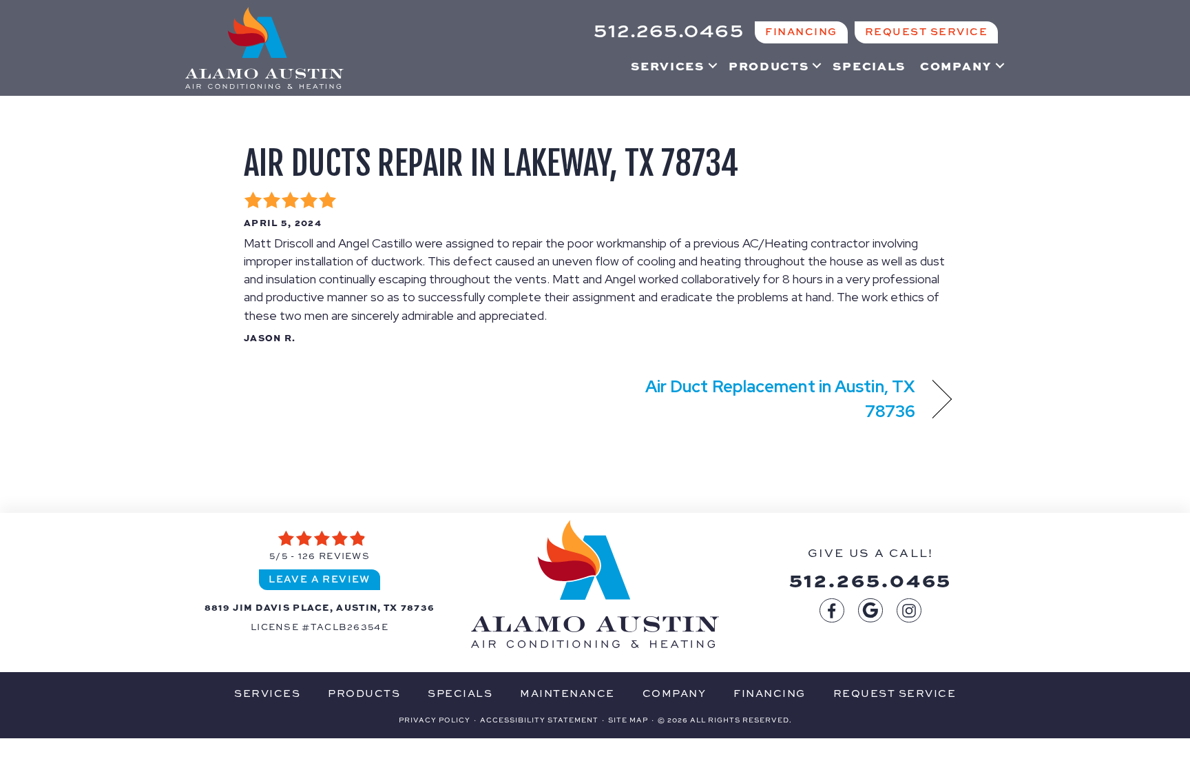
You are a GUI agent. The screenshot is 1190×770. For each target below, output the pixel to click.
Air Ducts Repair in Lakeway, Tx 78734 (491, 163)
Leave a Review (319, 578)
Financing (769, 693)
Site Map (628, 720)
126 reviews (334, 555)
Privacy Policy (434, 720)
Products (769, 65)
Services (667, 65)
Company (956, 65)
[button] (712, 65)
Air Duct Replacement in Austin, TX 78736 (765, 398)
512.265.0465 (870, 579)
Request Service (895, 693)
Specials (869, 65)
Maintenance (567, 693)
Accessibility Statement (539, 720)
